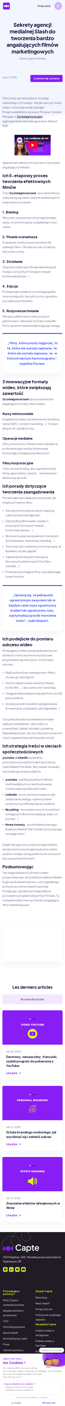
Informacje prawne (14, 1326)
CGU (5, 1321)
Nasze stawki (10, 1332)
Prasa (6, 1344)
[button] (58, 6)
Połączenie (44, 6)
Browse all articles (32, 999)
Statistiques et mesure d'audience (19, 1390)
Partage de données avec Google (19, 1387)
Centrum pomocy (13, 1350)
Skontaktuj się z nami (15, 1338)
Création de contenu (46, 78)
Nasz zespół (43, 1303)
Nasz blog (41, 1297)
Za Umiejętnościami (29, 116)
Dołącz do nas (44, 1309)
